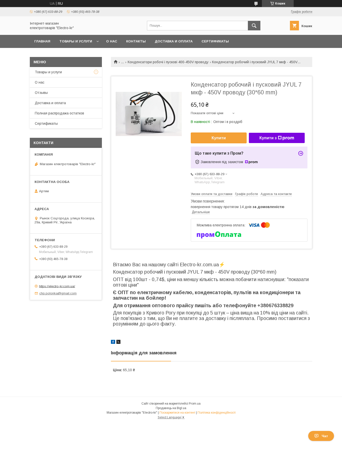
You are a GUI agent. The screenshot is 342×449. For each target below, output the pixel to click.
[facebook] (113, 343)
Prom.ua (195, 403)
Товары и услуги (75, 41)
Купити (219, 138)
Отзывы (41, 93)
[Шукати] (254, 25)
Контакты (136, 41)
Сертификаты (215, 41)
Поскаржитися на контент (177, 412)
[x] (118, 343)
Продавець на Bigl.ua (171, 408)
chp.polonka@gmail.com (58, 293)
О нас (111, 41)
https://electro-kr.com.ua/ (57, 286)
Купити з (268, 138)
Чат (325, 436)
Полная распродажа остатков (59, 113)
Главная (42, 41)
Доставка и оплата (174, 41)
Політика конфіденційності (217, 412)
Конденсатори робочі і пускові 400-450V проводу (168, 62)
